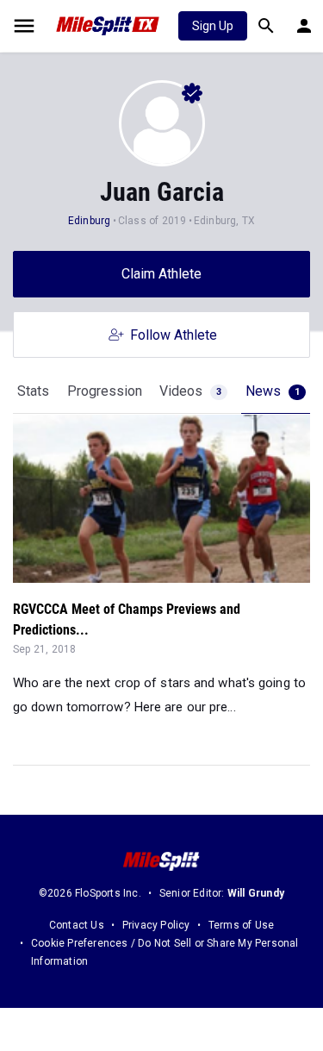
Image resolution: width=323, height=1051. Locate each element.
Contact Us (76, 925)
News (272, 391)
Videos (190, 391)
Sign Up (212, 26)
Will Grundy (255, 893)
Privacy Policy (156, 925)
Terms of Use (241, 925)
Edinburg (89, 221)
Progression (104, 391)
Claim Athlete (161, 274)
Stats (33, 391)
